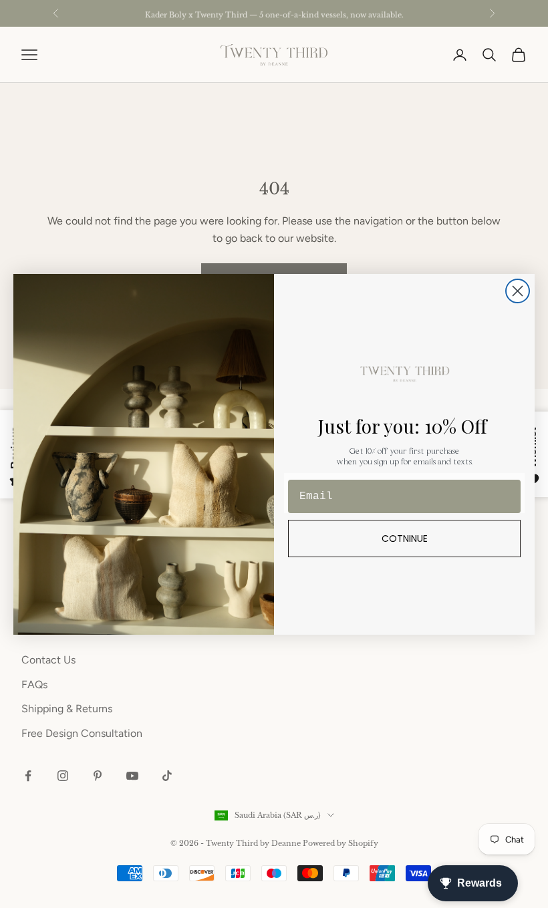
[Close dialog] (517, 291)
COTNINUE (405, 538)
